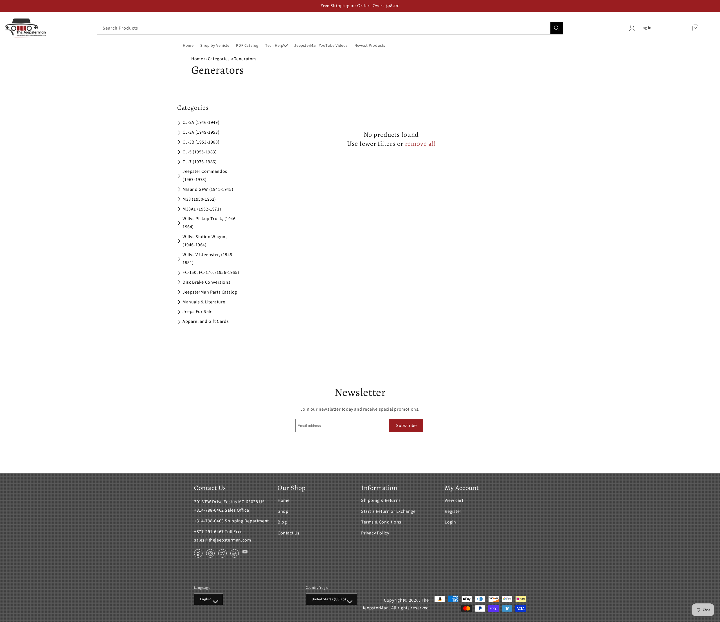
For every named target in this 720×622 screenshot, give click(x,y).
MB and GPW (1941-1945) (208, 189)
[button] (276, 46)
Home (197, 59)
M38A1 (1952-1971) (202, 209)
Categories (219, 59)
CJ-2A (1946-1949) (201, 122)
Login (450, 522)
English (206, 599)
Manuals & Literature (204, 302)
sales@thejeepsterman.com (222, 540)
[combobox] (330, 28)
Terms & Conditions (381, 522)
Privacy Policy (375, 533)
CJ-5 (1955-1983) (200, 152)
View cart (454, 500)
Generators (244, 59)
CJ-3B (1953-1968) (201, 142)
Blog (282, 522)
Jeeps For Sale (197, 311)
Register (453, 511)
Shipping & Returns (381, 500)
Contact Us (289, 533)
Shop (283, 511)
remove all (420, 143)
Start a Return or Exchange (388, 511)
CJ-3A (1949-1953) (201, 132)
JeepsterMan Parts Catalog (210, 292)
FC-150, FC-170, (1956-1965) (211, 272)
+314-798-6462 (209, 510)
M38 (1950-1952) (199, 199)
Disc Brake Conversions (206, 282)
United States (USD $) (329, 599)
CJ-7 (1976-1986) (200, 162)
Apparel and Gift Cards (206, 321)
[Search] (556, 28)
